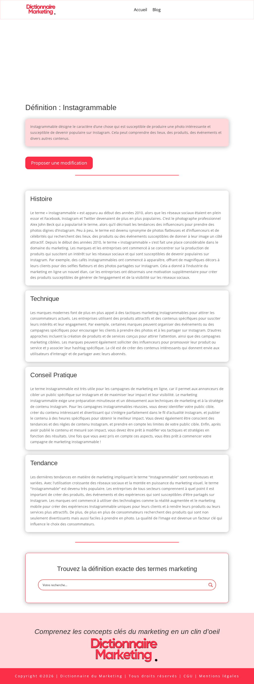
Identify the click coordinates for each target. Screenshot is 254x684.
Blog (157, 9)
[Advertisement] (127, 56)
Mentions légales (219, 676)
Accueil (140, 9)
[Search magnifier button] (210, 584)
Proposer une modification (59, 163)
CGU (189, 676)
